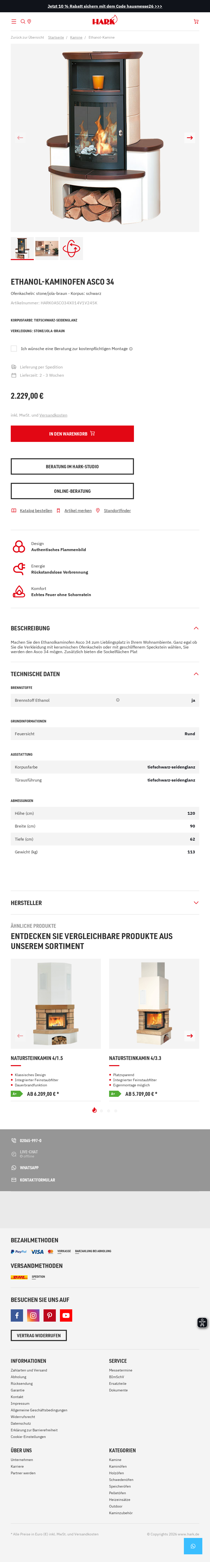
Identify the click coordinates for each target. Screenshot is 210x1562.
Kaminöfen (118, 1466)
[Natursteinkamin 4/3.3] (154, 1004)
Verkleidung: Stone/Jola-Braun (38, 330)
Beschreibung (30, 628)
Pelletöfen (117, 1493)
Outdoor (115, 1506)
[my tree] (69, 1205)
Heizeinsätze (119, 1499)
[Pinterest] (50, 1315)
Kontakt (17, 1396)
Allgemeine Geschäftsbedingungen (39, 1410)
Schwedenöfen (121, 1479)
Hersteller (26, 902)
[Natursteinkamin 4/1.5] (56, 1004)
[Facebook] (17, 1315)
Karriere (17, 1466)
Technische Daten (35, 673)
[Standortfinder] (29, 21)
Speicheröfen (120, 1486)
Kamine (115, 1459)
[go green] (24, 1205)
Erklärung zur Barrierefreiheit (34, 1430)
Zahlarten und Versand (29, 1370)
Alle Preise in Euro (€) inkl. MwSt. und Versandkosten (55, 1534)
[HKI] (109, 1205)
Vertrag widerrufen (39, 1335)
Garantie (18, 1390)
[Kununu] (191, 1210)
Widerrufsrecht (23, 1416)
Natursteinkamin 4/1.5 (37, 1058)
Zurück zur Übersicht (27, 37)
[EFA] (150, 1205)
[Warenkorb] (196, 21)
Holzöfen (116, 1473)
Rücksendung (22, 1383)
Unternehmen (22, 1459)
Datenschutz (21, 1423)
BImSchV (116, 1377)
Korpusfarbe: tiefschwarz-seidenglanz (44, 320)
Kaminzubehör (121, 1513)
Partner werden (23, 1473)
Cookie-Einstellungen (28, 1436)
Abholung (18, 1377)
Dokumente (118, 1390)
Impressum (20, 1403)
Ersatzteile (118, 1383)
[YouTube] (66, 1315)
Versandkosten (53, 415)
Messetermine (120, 1370)
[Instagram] (33, 1315)
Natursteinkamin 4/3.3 (135, 1058)
